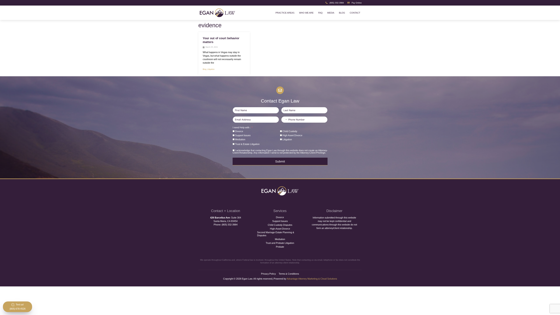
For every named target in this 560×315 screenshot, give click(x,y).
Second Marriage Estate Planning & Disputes (275, 234)
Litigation (211, 69)
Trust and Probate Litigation (280, 243)
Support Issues (280, 221)
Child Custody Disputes (280, 225)
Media (330, 13)
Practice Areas (284, 13)
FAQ (320, 13)
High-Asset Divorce (280, 229)
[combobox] (284, 120)
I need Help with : (242, 127)
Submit (280, 161)
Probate (280, 247)
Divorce (280, 217)
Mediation (280, 239)
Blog (342, 13)
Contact (355, 13)
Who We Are (306, 13)
